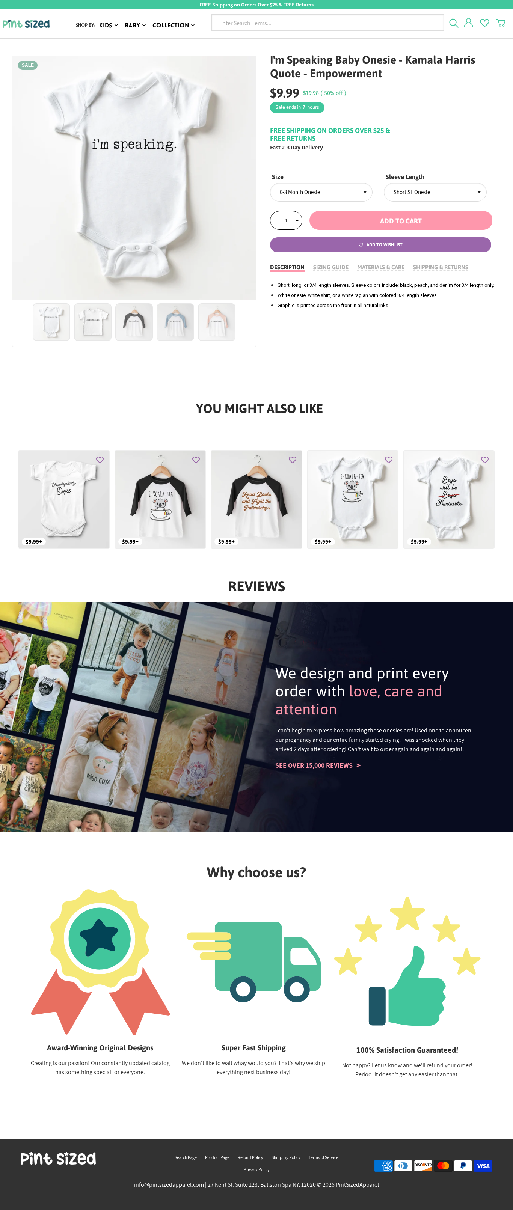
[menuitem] (110, 26)
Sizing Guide (331, 267)
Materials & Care (380, 267)
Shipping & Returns (440, 267)
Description (287, 267)
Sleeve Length (405, 177)
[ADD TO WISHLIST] (99, 459)
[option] (134, 178)
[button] (401, 220)
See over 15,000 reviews (314, 765)
